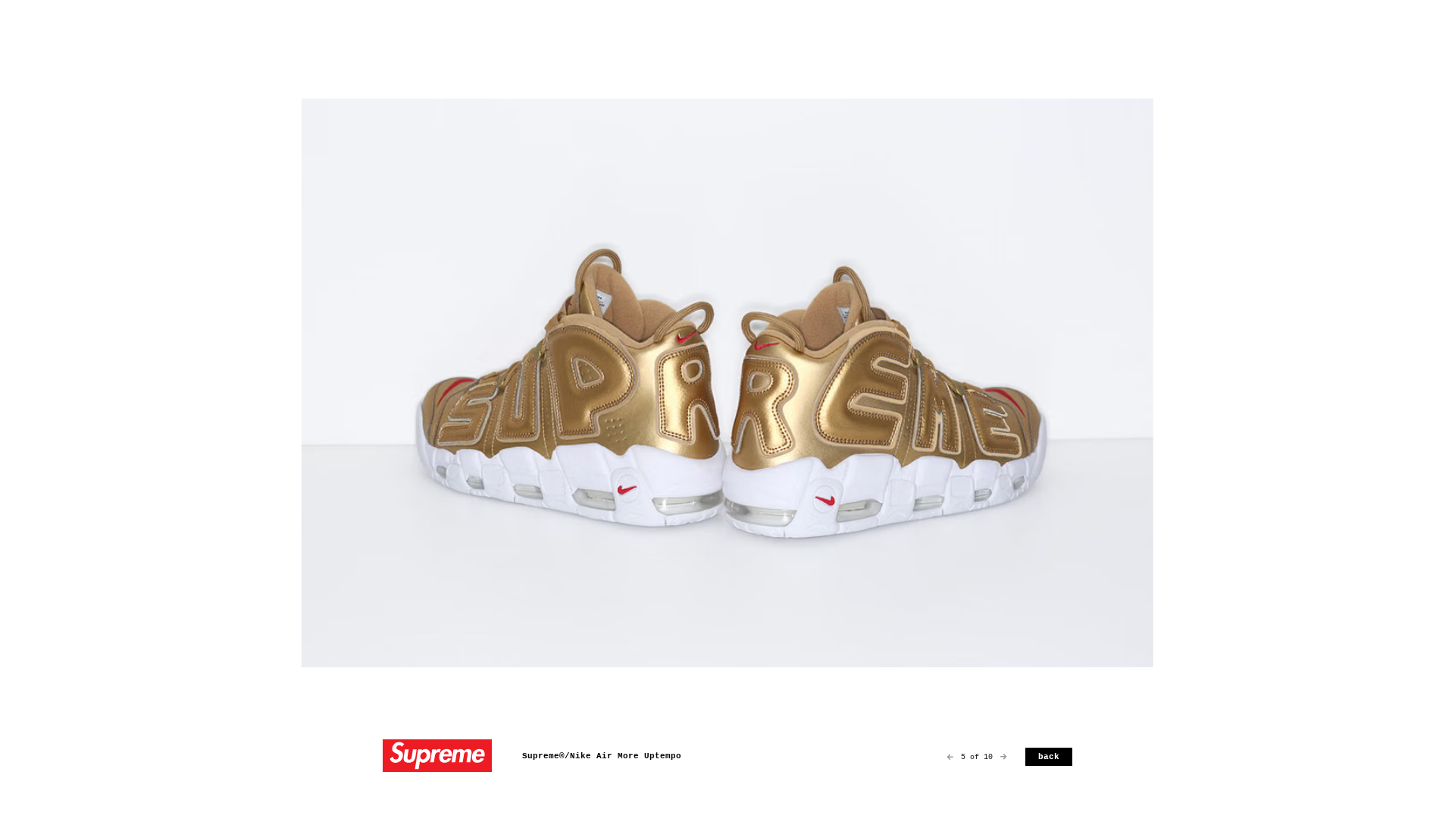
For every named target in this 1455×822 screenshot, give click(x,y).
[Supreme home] (437, 757)
